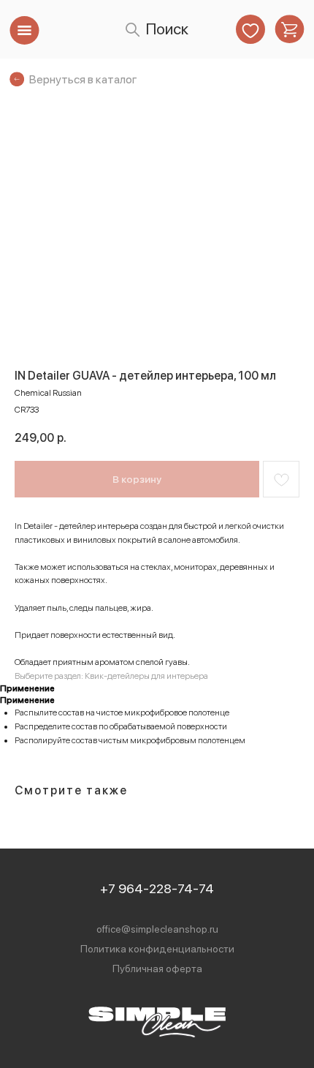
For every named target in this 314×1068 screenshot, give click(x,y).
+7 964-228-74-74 (157, 888)
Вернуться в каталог (83, 79)
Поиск (166, 29)
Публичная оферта (157, 968)
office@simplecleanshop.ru (157, 929)
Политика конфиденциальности (157, 949)
